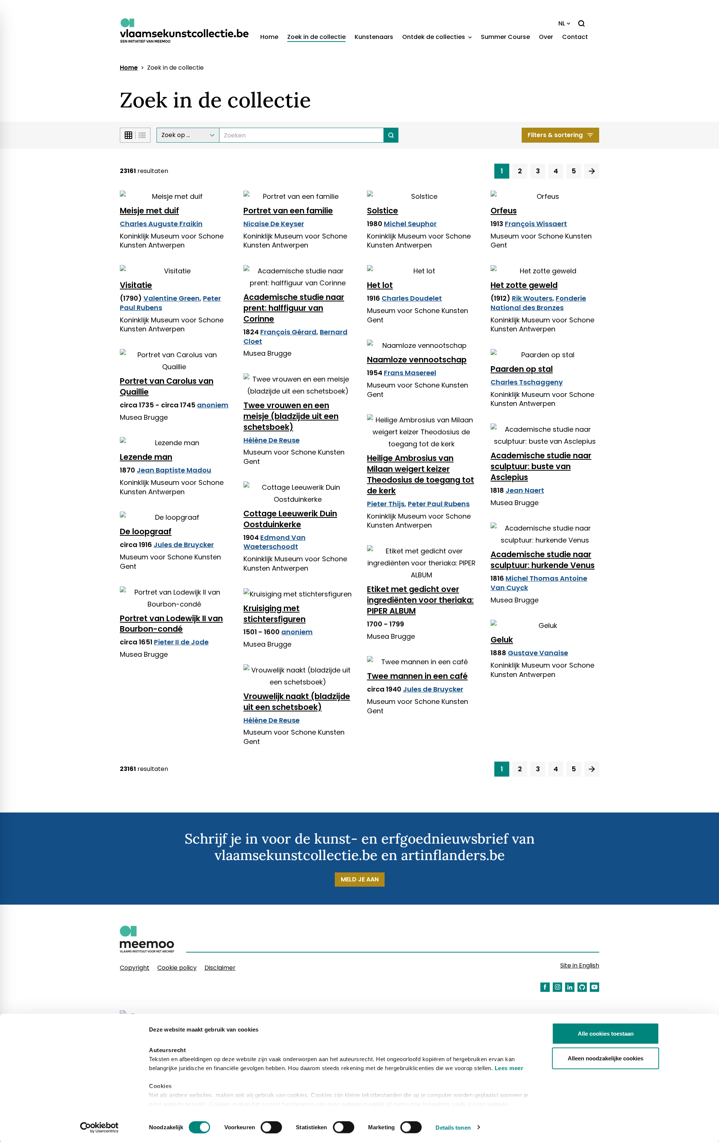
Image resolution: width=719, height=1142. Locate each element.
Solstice (382, 210)
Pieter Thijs (385, 503)
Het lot (380, 285)
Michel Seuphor (410, 223)
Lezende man (146, 457)
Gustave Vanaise (538, 652)
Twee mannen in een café (417, 676)
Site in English (579, 965)
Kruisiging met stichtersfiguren (274, 614)
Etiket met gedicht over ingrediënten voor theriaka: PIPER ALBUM (420, 600)
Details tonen (453, 1127)
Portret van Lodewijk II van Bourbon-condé (171, 624)
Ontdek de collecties (434, 37)
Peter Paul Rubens (439, 503)
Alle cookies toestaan (606, 1033)
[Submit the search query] (391, 135)
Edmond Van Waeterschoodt (274, 542)
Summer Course (505, 37)
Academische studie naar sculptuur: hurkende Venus (543, 560)
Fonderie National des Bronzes (538, 303)
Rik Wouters (532, 298)
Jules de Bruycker (184, 544)
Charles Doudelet (412, 298)
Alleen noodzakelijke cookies (605, 1058)
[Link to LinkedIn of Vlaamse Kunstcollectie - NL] (569, 987)
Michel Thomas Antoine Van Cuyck (539, 583)
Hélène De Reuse (271, 440)
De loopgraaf (146, 531)
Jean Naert (525, 490)
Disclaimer (220, 967)
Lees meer (509, 1068)
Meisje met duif (149, 210)
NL (561, 23)
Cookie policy (177, 967)
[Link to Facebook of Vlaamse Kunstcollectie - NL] (545, 987)
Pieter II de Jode (181, 642)
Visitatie (136, 285)
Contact (575, 37)
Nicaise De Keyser (273, 223)
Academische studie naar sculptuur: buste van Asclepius (541, 466)
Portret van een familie (288, 210)
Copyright (134, 967)
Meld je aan (360, 879)
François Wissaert (536, 223)
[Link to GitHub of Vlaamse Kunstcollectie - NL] (582, 987)
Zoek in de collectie (316, 37)
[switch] (271, 1127)
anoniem (212, 405)
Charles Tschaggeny (527, 382)
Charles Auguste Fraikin (161, 223)
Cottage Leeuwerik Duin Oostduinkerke (290, 519)
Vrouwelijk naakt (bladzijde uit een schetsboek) (296, 702)
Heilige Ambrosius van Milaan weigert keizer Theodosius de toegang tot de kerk (420, 474)
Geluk (502, 639)
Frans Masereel (410, 372)
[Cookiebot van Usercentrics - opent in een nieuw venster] (99, 1127)
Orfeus (504, 210)
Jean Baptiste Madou (174, 470)
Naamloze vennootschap (417, 359)
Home (269, 37)
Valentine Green (171, 298)
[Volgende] (591, 171)
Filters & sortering (555, 135)
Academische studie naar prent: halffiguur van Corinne (293, 308)
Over (546, 37)
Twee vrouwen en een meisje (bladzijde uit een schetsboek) (291, 416)
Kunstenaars (374, 37)
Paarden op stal (522, 369)
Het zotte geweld (524, 285)
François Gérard (288, 332)
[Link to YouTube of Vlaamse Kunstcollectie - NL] (594, 987)
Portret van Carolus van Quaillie (166, 386)
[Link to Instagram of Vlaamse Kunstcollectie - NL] (557, 987)
